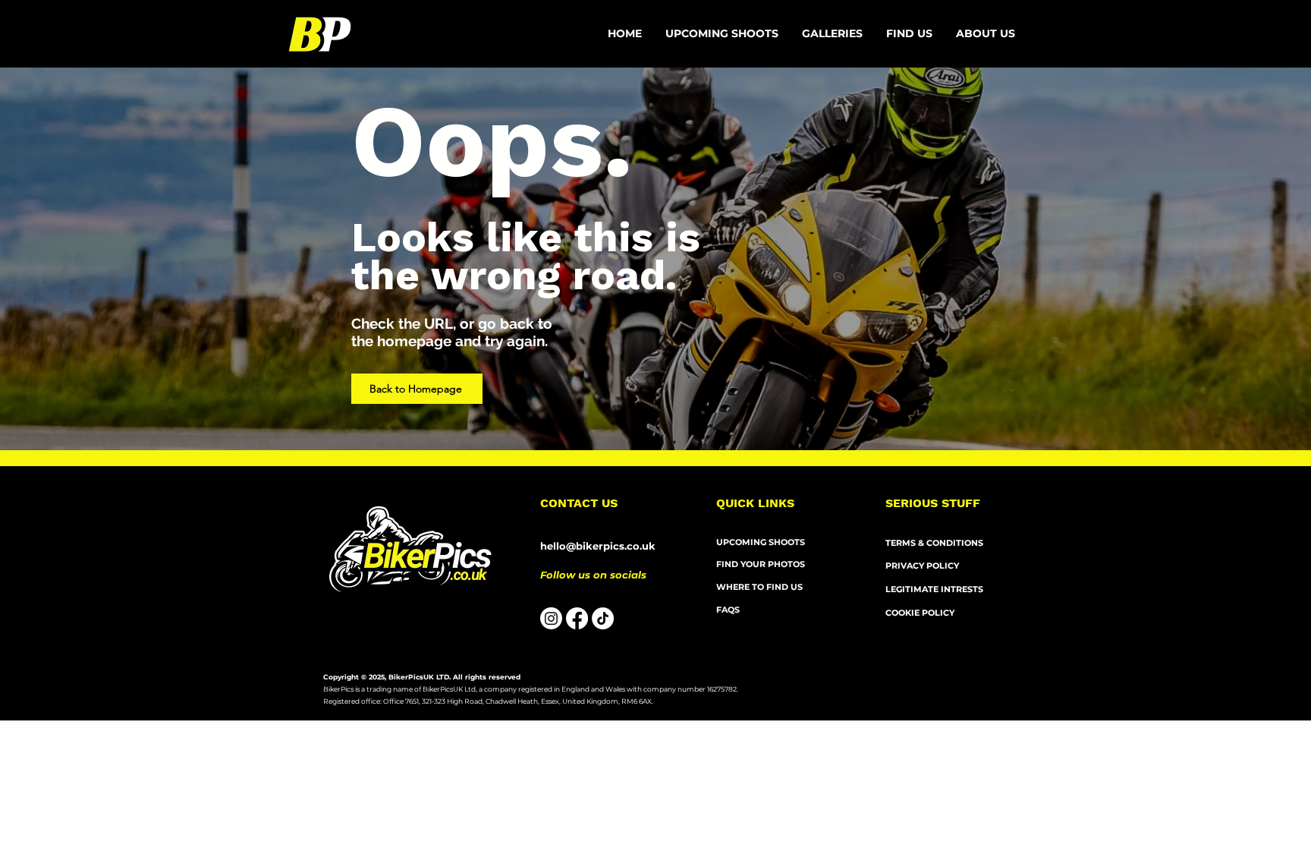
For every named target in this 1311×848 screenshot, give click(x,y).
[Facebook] (577, 618)
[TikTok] (603, 618)
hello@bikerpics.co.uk (598, 546)
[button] (986, 34)
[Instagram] (551, 618)
